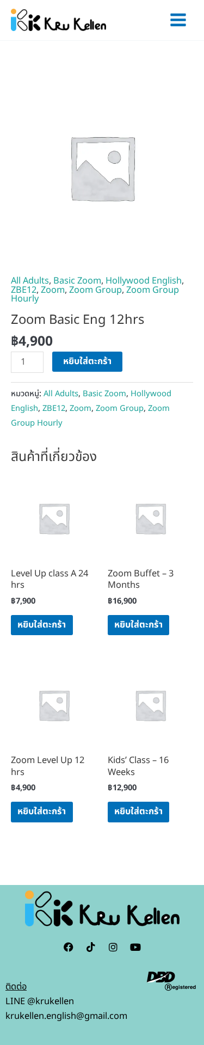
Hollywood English (144, 280)
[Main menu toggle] (178, 20)
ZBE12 (23, 290)
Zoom (53, 290)
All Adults (30, 280)
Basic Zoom (77, 280)
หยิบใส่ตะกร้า (87, 361)
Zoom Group (95, 290)
